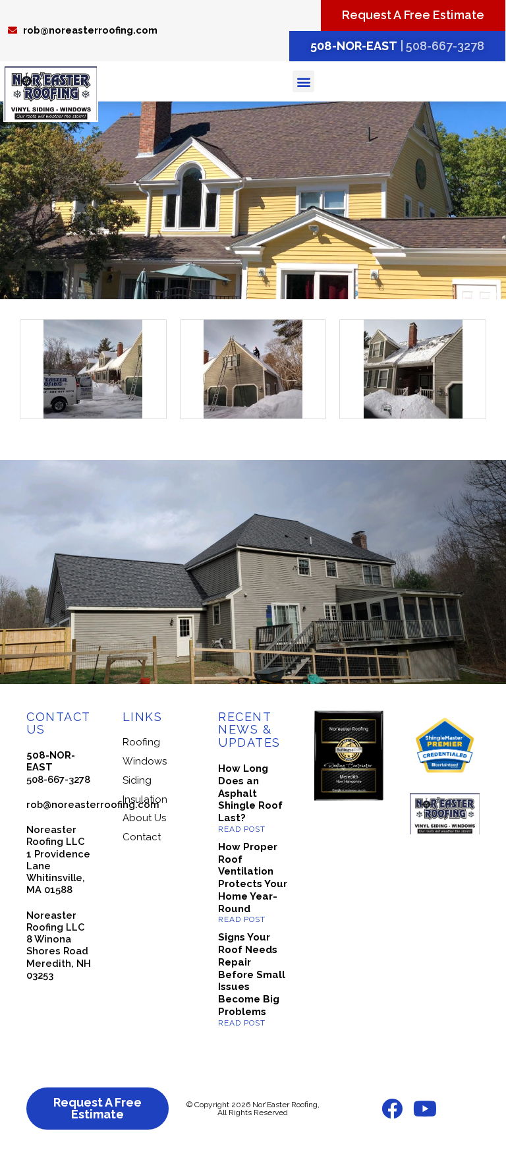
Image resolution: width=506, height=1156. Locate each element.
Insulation (145, 799)
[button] (303, 81)
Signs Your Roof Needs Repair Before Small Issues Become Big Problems (251, 974)
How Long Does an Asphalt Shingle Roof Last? (250, 793)
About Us (144, 818)
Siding (137, 780)
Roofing (141, 742)
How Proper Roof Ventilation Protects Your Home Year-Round (252, 878)
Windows (145, 761)
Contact (142, 837)
